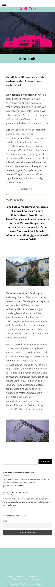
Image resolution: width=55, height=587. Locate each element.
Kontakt (10, 576)
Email (5, 521)
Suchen (45, 461)
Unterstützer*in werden (25, 576)
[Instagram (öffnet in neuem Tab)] (30, 8)
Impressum (41, 576)
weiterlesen (19, 485)
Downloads (37, 579)
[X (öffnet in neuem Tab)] (21, 8)
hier (32, 235)
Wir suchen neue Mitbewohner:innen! (18, 472)
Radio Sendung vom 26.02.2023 (16, 492)
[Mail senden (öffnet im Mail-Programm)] (34, 8)
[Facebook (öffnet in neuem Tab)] (26, 8)
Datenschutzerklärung (21, 579)
